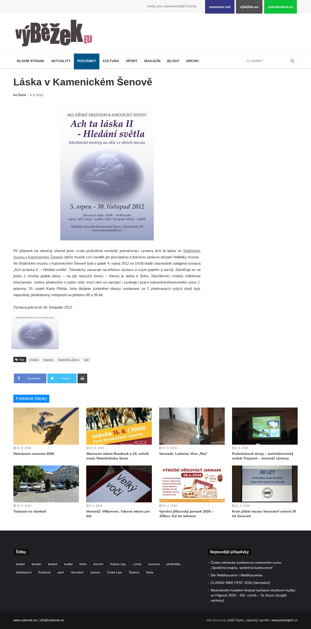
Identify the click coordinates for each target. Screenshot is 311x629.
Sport (132, 61)
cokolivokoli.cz (280, 7)
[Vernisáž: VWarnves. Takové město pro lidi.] (119, 484)
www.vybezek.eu (25, 620)
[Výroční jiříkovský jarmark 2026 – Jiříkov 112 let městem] (192, 484)
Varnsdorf (77, 572)
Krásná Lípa (118, 564)
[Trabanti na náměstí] (46, 484)
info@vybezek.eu (52, 620)
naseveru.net (220, 7)
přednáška (173, 564)
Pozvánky (86, 61)
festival (52, 564)
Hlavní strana (30, 61)
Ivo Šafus (19, 95)
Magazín (152, 61)
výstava (34, 359)
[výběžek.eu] (55, 34)
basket (20, 564)
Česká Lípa (114, 572)
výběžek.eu (249, 7)
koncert (98, 564)
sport (60, 572)
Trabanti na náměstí (29, 511)
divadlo (36, 564)
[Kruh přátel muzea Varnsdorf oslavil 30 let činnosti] (265, 484)
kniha (83, 564)
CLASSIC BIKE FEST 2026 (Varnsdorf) (240, 583)
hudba (68, 564)
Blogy (173, 61)
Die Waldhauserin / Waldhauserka (236, 575)
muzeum (48, 359)
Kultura (111, 61)
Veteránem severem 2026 (33, 454)
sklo (86, 359)
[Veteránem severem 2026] (46, 426)
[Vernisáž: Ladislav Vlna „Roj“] (192, 426)
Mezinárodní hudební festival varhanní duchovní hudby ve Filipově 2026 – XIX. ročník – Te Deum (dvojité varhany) (253, 595)
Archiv (192, 61)
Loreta (137, 564)
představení (24, 572)
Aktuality (60, 61)
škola (149, 572)
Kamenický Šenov (68, 359)
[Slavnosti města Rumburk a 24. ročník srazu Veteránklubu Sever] (119, 426)
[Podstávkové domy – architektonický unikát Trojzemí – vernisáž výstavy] (265, 426)
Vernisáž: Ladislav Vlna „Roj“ (183, 454)
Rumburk (44, 572)
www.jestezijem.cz (285, 620)
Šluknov (134, 572)
